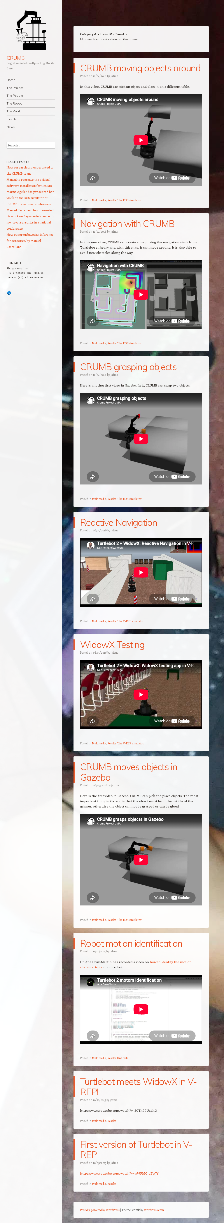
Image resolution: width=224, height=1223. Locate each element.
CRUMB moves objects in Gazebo (128, 772)
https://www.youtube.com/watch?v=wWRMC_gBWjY (119, 1173)
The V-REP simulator (130, 621)
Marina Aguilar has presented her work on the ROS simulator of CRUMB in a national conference (30, 198)
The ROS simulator (129, 200)
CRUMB (15, 58)
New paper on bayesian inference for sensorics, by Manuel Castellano (30, 240)
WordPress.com (154, 1210)
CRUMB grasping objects (128, 367)
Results (12, 119)
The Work (14, 111)
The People (15, 96)
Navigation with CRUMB (127, 223)
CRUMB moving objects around (140, 68)
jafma (114, 76)
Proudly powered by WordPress (99, 1210)
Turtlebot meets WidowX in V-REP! (138, 1087)
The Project (15, 88)
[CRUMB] (31, 30)
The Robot (14, 103)
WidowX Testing (112, 644)
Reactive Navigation (118, 522)
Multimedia (99, 200)
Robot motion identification (131, 943)
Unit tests (122, 1058)
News (11, 127)
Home (11, 80)
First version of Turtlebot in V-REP (136, 1150)
